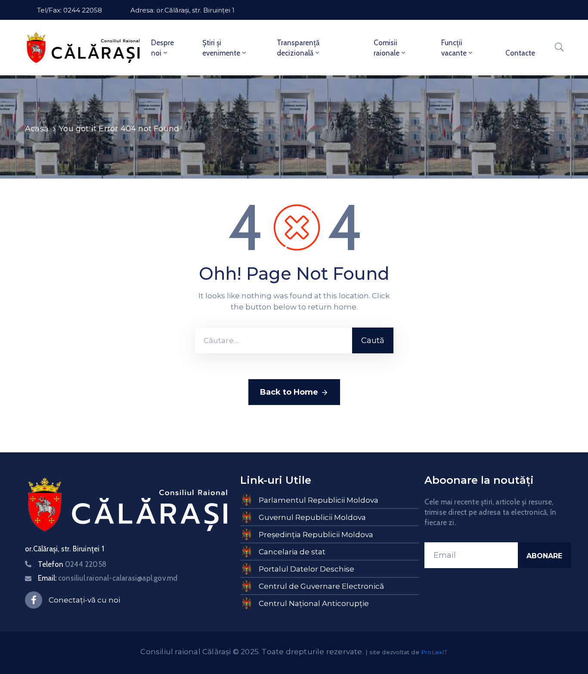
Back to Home (289, 392)
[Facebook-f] (33, 600)
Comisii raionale (386, 47)
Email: (107, 578)
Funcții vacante (454, 47)
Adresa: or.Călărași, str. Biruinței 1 (182, 10)
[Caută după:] (273, 340)
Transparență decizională (298, 47)
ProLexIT (434, 652)
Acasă (37, 128)
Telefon (72, 564)
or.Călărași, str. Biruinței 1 (64, 548)
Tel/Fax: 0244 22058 (69, 10)
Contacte (520, 53)
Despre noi (162, 47)
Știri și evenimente (221, 47)
